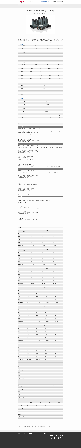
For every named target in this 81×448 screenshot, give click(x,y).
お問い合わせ (47, 1)
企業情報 (44, 433)
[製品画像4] (21, 98)
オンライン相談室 (43, 1)
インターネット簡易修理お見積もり (39, 439)
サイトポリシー (24, 446)
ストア (38, 4)
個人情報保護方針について (31, 446)
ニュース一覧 (22, 6)
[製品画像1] (21, 44)
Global (51, 1)
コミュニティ (48, 4)
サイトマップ (19, 446)
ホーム (18, 6)
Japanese (54, 1)
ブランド (21, 4)
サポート (58, 4)
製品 (29, 4)
